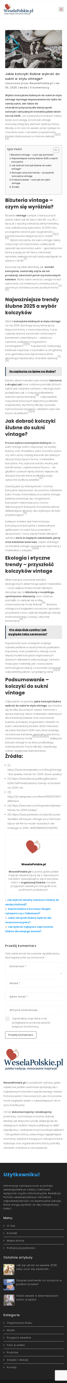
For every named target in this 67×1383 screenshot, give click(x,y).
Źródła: (16, 187)
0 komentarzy (39, 87)
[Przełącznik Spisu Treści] (54, 150)
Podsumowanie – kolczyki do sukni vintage (31, 181)
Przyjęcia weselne (19, 1337)
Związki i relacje (17, 1360)
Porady (12, 1367)
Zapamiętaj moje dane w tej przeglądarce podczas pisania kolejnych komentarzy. (31, 1023)
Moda (23, 87)
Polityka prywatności (21, 1248)
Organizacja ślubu (19, 1323)
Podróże (12, 1352)
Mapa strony (15, 1240)
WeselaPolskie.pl (41, 83)
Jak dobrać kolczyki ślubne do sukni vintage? (31, 167)
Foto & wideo (16, 1345)
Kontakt (12, 1233)
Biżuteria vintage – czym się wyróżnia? (32, 154)
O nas (11, 1225)
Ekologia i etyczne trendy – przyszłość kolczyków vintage (33, 174)
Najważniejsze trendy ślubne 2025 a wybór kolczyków (35, 160)
